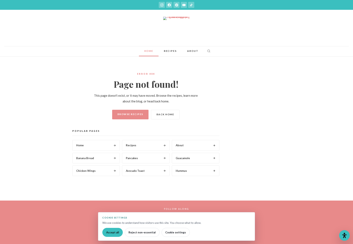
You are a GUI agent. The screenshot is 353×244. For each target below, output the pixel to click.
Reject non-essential (142, 232)
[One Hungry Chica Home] (176, 30)
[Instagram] (162, 5)
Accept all (112, 232)
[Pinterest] (176, 5)
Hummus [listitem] (181, 170)
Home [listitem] (80, 145)
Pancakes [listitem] (132, 158)
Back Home (165, 114)
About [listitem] (180, 145)
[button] (208, 51)
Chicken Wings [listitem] (86, 170)
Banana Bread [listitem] (85, 158)
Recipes (170, 50)
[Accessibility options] (344, 235)
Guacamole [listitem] (183, 158)
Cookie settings (175, 232)
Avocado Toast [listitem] (135, 170)
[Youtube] (184, 5)
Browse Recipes (130, 114)
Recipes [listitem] (131, 145)
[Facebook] (169, 5)
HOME (148, 50)
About (192, 50)
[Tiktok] (191, 5)
